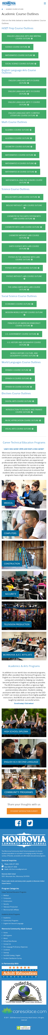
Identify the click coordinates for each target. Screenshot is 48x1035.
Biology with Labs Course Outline (21, 197)
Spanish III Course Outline (17, 387)
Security (6, 904)
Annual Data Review (10, 941)
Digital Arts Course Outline (18, 401)
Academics (6, 918)
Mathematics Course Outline (18, 55)
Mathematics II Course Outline (19, 163)
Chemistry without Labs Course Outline (24, 236)
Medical (6, 895)
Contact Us (7, 944)
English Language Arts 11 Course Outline (24, 103)
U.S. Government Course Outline (20, 334)
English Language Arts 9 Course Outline (24, 81)
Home (5, 933)
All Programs (7, 935)
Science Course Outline (16, 47)
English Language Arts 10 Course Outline (24, 92)
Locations (6, 950)
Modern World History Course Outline (24, 312)
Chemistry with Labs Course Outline (22, 227)
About (5, 938)
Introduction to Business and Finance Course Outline (24, 410)
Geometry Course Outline (17, 146)
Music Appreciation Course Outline (22, 420)
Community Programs (10, 921)
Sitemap (6, 953)
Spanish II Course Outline (17, 378)
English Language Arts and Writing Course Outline (24, 37)
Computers (7, 898)
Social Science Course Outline (19, 63)
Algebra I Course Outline (17, 130)
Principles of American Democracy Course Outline (24, 324)
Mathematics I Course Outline (19, 155)
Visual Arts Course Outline (18, 429)
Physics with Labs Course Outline (21, 268)
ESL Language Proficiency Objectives (15, 947)
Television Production (10, 907)
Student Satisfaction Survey (24, 811)
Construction (7, 901)
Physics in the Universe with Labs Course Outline (24, 258)
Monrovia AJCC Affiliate (11, 910)
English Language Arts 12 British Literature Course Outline (24, 114)
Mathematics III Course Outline (19, 172)
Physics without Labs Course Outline (24, 276)
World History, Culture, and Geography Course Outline (24, 354)
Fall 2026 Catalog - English (11, 955)
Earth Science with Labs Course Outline (24, 247)
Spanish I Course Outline (17, 370)
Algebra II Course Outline (17, 138)
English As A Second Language (13, 923)
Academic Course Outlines (14, 9)
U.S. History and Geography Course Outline (24, 343)
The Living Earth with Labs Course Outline (24, 288)
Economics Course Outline (18, 304)
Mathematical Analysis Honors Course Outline (24, 181)
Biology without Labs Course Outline (24, 205)
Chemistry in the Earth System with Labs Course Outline (24, 217)
